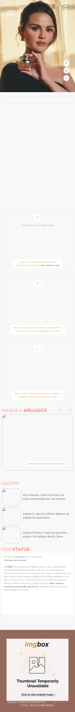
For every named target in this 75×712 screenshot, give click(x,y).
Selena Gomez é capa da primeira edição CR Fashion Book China (45, 534)
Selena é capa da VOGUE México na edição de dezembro (46, 515)
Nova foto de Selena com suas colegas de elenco (33, 128)
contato (19, 557)
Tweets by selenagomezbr (37, 225)
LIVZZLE (50, 702)
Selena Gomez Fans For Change (47, 464)
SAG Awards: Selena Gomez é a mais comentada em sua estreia (44, 497)
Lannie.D (62, 702)
